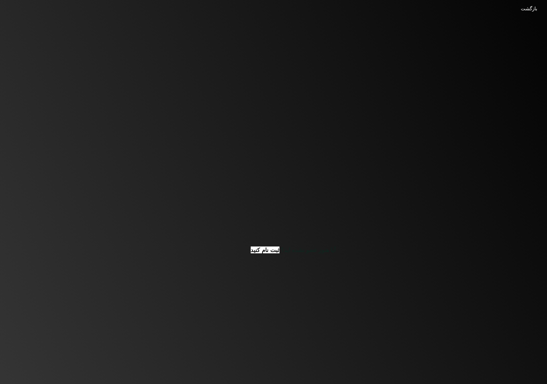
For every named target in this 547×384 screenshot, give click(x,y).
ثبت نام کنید (265, 250)
